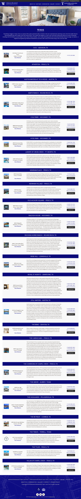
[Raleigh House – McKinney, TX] (6, 224)
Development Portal (74, 0)
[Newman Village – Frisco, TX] (6, 191)
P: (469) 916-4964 (71, 386)
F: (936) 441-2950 (71, 422)
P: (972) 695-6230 (71, 261)
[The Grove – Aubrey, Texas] (6, 388)
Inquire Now (71, 73)
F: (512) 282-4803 (71, 310)
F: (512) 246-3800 (71, 243)
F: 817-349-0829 (71, 158)
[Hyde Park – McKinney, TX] (6, 144)
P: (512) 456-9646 (71, 242)
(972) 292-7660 (69, 479)
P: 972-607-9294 (71, 174)
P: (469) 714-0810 (71, 221)
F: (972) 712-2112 (71, 205)
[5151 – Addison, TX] (6, 55)
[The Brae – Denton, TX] (6, 330)
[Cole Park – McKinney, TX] (6, 127)
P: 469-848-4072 (71, 451)
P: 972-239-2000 (71, 55)
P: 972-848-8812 (71, 328)
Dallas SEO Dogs (52, 496)
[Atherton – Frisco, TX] (6, 71)
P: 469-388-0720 (71, 189)
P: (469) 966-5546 (71, 142)
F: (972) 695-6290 (71, 263)
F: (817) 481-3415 (71, 285)
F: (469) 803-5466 (71, 69)
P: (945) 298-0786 (71, 436)
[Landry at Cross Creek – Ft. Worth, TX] (6, 160)
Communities (45, 4)
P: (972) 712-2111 (71, 204)
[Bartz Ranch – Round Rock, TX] (6, 104)
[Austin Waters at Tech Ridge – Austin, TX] (6, 85)
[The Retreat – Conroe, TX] (6, 423)
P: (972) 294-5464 (71, 464)
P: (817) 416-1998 (71, 283)
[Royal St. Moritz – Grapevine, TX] (6, 286)
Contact (57, 4)
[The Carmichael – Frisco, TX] (6, 350)
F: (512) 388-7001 (71, 102)
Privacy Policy (55, 482)
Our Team (38, 4)
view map (62, 479)
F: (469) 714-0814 (71, 223)
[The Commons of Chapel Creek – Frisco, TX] (6, 372)
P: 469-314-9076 (71, 124)
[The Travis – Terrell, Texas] (6, 438)
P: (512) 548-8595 (71, 308)
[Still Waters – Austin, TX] (6, 311)
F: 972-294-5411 (71, 466)
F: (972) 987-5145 (71, 370)
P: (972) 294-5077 (71, 369)
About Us (32, 4)
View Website (17, 57)
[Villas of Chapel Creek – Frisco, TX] (6, 467)
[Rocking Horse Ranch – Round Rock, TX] (6, 245)
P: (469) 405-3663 (71, 347)
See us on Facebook (71, 71)
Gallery (52, 4)
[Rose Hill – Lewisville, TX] (6, 264)
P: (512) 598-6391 (71, 404)
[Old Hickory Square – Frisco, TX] (6, 207)
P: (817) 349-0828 (71, 157)
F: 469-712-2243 (71, 125)
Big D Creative (34, 496)
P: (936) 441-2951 (71, 420)
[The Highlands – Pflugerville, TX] (6, 406)
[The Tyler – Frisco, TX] (6, 453)
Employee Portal (65, 0)
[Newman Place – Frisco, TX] (6, 176)
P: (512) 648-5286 (71, 83)
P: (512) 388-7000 (71, 101)
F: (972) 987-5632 (71, 348)
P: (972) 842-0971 (71, 68)
